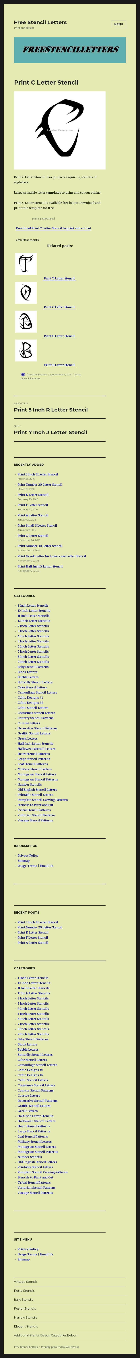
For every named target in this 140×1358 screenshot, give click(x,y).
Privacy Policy (28, 855)
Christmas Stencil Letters (36, 713)
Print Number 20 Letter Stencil (40, 484)
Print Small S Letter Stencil (37, 525)
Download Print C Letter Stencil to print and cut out (53, 228)
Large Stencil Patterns (34, 759)
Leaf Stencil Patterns (33, 764)
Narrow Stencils (25, 1317)
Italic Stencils (23, 1299)
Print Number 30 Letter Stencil (40, 546)
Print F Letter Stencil (33, 505)
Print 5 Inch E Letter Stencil (38, 474)
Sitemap (24, 860)
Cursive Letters (29, 723)
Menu (118, 24)
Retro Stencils (24, 1290)
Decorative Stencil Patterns (38, 728)
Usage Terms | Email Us (35, 866)
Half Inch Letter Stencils (35, 743)
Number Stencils (30, 784)
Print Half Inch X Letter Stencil (40, 566)
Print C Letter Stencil (33, 536)
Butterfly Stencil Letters (35, 682)
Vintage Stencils (25, 1281)
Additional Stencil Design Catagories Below (45, 1335)
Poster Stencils (25, 1308)
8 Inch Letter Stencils (33, 656)
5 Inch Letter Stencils (33, 641)
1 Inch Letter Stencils (33, 605)
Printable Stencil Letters (35, 795)
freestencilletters (37, 374)
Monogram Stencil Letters (37, 774)
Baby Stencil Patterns (33, 667)
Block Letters (27, 672)
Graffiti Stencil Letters (34, 733)
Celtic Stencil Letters (33, 708)
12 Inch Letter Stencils (34, 621)
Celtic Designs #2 (30, 702)
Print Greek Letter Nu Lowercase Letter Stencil (52, 556)
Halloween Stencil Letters (37, 749)
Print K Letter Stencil (33, 495)
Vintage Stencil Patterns (35, 820)
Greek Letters (28, 738)
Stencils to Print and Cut (35, 805)
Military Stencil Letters (35, 769)
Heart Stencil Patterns (34, 754)
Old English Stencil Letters (37, 789)
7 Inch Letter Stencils (33, 651)
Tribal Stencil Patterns (34, 810)
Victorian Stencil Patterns (37, 815)
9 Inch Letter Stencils (33, 662)
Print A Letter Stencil (33, 515)
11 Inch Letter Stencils (34, 616)
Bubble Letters (28, 677)
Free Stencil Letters (40, 22)
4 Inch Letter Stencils (33, 636)
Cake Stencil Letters (32, 687)
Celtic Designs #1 (30, 697)
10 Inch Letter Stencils (34, 610)
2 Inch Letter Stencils (33, 626)
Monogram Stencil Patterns (38, 779)
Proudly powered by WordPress (60, 1347)
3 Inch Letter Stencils (33, 631)
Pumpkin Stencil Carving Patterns (43, 800)
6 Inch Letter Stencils (33, 646)
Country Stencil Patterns (36, 718)
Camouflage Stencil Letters (37, 692)
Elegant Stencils (26, 1326)
